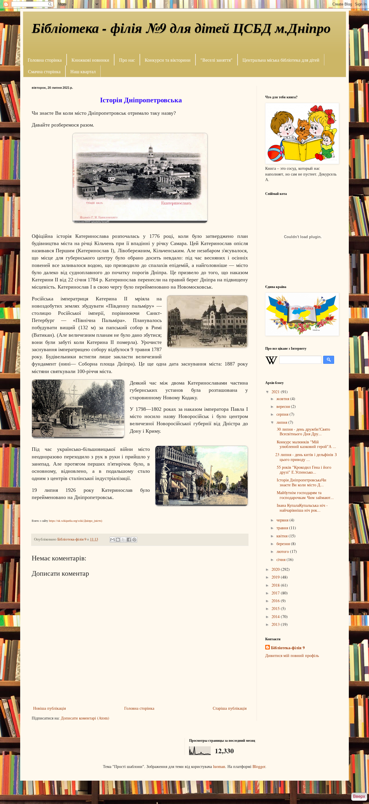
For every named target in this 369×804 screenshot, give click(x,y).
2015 (276, 608)
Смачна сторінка (44, 71)
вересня (283, 406)
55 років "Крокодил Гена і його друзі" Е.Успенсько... (303, 469)
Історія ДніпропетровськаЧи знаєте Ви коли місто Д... (300, 482)
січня (281, 559)
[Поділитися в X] (123, 540)
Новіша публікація (49, 708)
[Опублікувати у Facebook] (129, 540)
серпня (282, 414)
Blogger (259, 766)
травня (282, 527)
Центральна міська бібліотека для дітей (280, 60)
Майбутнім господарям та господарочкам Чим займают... (304, 495)
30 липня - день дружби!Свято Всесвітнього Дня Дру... (302, 431)
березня (283, 543)
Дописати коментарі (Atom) (85, 718)
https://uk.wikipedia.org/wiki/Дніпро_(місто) (75, 520)
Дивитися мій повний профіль (292, 655)
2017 (276, 593)
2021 (276, 391)
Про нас (127, 60)
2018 (276, 585)
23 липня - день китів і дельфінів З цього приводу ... (306, 457)
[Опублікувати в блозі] (118, 540)
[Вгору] (359, 797)
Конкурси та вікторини (168, 60)
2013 (276, 624)
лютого (283, 551)
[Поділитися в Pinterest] (134, 540)
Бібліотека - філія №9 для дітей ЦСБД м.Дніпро (181, 27)
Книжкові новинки (90, 60)
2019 (276, 577)
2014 (276, 616)
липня (282, 422)
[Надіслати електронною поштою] (112, 540)
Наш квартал (83, 71)
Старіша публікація (229, 708)
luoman (219, 766)
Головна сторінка (45, 60)
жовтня (283, 398)
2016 (276, 600)
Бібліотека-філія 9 (288, 648)
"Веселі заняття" (216, 60)
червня (282, 520)
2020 (276, 569)
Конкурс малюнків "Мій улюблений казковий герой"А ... (305, 444)
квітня (282, 535)
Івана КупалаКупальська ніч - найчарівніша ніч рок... (301, 507)
